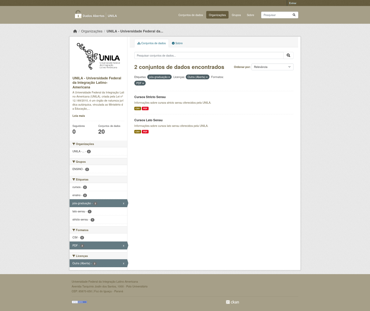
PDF (145, 108)
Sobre (250, 15)
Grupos (236, 15)
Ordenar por (242, 67)
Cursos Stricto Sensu (150, 97)
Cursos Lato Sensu (148, 120)
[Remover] (169, 77)
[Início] (75, 31)
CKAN (232, 302)
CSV (137, 108)
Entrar (292, 3)
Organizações (217, 15)
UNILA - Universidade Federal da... (135, 31)
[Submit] (294, 15)
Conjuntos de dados (190, 15)
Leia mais (78, 116)
